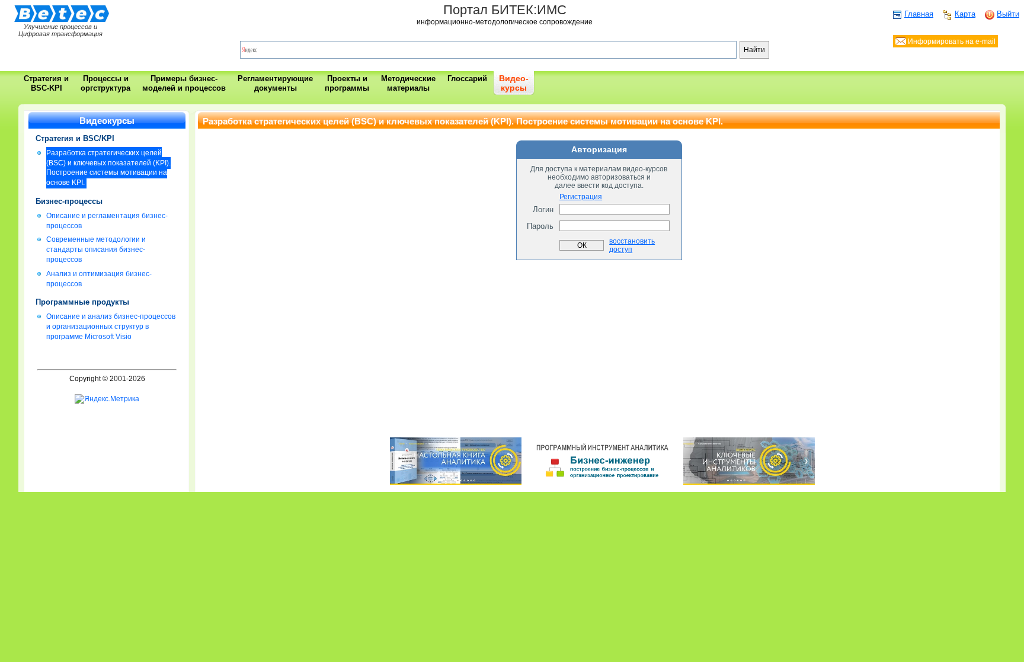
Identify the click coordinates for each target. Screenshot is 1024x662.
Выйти (1008, 13)
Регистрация (580, 197)
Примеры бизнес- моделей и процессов (184, 83)
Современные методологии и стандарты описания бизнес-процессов (96, 249)
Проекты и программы (347, 83)
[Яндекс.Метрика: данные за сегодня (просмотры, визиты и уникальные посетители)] (107, 399)
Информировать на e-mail (951, 41)
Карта (965, 13)
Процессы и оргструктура (105, 83)
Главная (918, 13)
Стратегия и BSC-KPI (46, 83)
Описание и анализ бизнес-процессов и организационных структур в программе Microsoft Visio (110, 326)
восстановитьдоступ (632, 245)
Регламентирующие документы (275, 83)
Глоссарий (467, 78)
